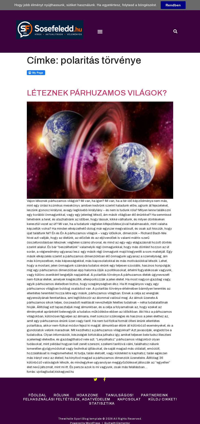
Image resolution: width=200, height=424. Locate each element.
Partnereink (154, 395)
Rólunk (61, 395)
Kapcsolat (129, 399)
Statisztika (102, 403)
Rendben (173, 5)
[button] (100, 31)
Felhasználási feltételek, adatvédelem (66, 399)
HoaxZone (87, 395)
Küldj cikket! (162, 399)
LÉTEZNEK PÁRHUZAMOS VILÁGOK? (97, 93)
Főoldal (37, 395)
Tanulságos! (120, 395)
